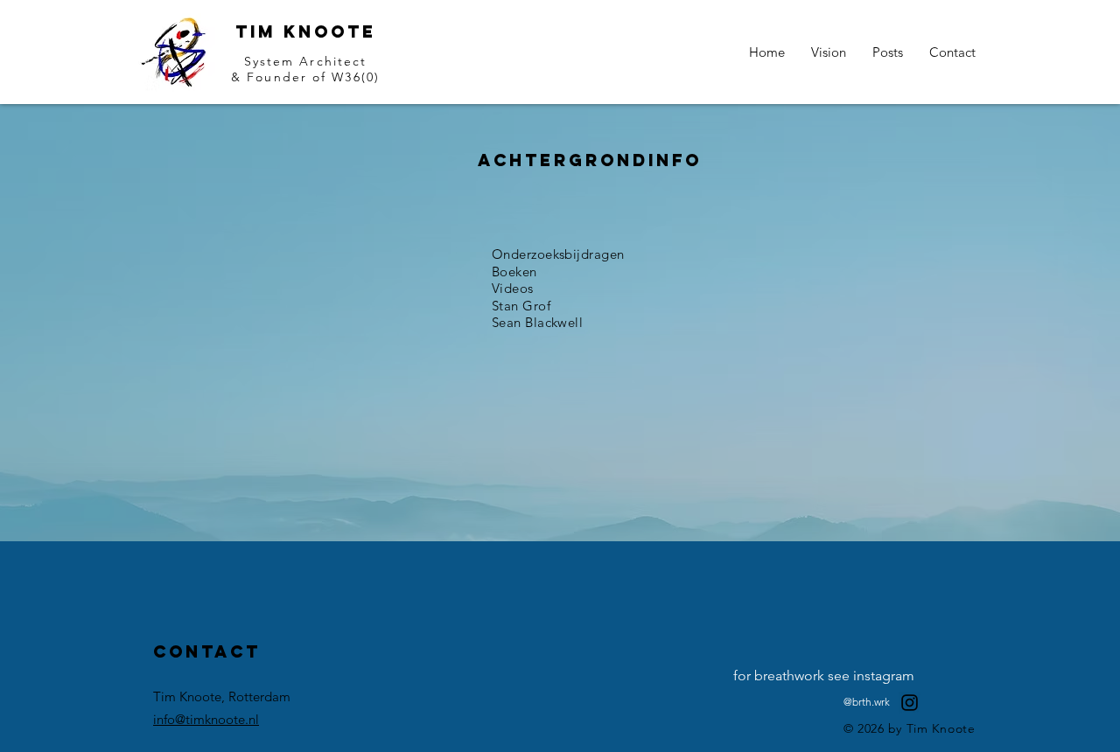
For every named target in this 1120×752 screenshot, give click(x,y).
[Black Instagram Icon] (909, 703)
